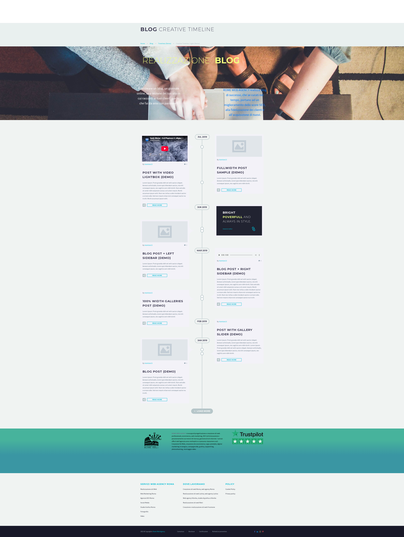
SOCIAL (382, 11)
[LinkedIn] (257, 531)
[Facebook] (255, 531)
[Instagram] (260, 531)
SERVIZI (393, 11)
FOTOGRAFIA (360, 11)
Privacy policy (230, 494)
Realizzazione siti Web (148, 489)
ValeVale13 (148, 164)
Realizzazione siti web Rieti (193, 503)
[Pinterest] (263, 531)
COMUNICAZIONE (324, 11)
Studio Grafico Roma (147, 507)
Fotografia (144, 511)
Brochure (192, 531)
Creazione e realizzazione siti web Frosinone (199, 507)
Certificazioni (203, 531)
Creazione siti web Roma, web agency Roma (198, 489)
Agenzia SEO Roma (147, 498)
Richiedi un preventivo (219, 531)
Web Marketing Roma (148, 494)
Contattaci (180, 531)
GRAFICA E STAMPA (343, 11)
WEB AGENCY (271, 11)
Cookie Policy (230, 489)
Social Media (144, 503)
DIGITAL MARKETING (305, 11)
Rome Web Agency (159, 531)
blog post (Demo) (159, 371)
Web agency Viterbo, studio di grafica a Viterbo (199, 498)
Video (142, 516)
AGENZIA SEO (287, 11)
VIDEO (372, 11)
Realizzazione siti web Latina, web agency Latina (200, 494)
